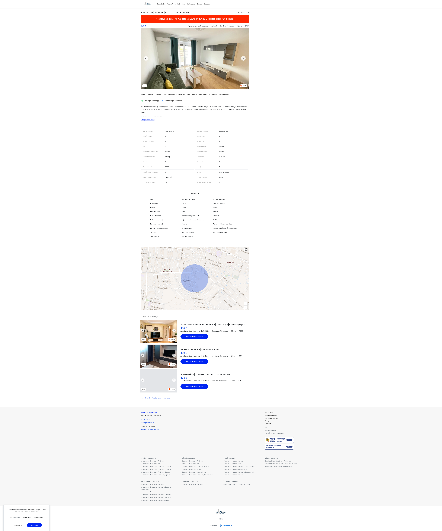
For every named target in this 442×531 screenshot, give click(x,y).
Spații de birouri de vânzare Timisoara (278, 461)
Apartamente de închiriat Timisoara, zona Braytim (210, 94)
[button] (146, 58)
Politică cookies (270, 430)
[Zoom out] (245, 307)
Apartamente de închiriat (150, 481)
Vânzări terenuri (229, 458)
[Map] (195, 278)
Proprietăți (161, 4)
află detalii (31, 509)
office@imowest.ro (147, 422)
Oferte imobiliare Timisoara (151, 94)
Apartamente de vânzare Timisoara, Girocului (156, 466)
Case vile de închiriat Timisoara (192, 484)
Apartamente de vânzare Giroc (151, 464)
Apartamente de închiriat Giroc (151, 492)
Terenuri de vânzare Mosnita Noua (235, 469)
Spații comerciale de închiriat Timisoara (237, 484)
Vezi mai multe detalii (194, 336)
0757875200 (145, 419)
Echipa (199, 4)
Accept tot (34, 525)
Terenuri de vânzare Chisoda (233, 475)
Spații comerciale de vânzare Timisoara (278, 466)
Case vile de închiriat (190, 481)
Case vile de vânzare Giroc (191, 464)
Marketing (39, 517)
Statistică (27, 517)
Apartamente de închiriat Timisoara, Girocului (156, 495)
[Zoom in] (245, 303)
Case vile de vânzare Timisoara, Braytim (195, 466)
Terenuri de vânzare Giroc (232, 464)
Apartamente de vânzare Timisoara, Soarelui (156, 469)
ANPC (267, 428)
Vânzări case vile (188, 458)
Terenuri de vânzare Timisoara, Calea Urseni (239, 472)
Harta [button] (244, 86)
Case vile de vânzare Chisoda (192, 469)
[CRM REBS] (225, 525)
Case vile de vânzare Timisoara (193, 461)
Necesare (16, 517)
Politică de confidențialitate (274, 433)
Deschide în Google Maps (150, 429)
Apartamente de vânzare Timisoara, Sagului (155, 472)
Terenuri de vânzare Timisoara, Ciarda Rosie (239, 466)
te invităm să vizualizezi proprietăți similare (213, 19)
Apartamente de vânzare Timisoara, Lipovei (155, 475)
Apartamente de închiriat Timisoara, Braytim (155, 500)
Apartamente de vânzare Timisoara (152, 461)
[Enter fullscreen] (245, 249)
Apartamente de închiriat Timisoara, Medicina (156, 497)
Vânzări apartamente (148, 458)
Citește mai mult (147, 120)
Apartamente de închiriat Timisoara (177, 94)
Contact (206, 4)
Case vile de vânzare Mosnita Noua (194, 472)
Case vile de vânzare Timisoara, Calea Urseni (197, 475)
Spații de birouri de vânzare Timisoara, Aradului (281, 464)
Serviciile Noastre (188, 4)
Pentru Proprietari (173, 4)
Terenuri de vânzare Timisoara (234, 461)
